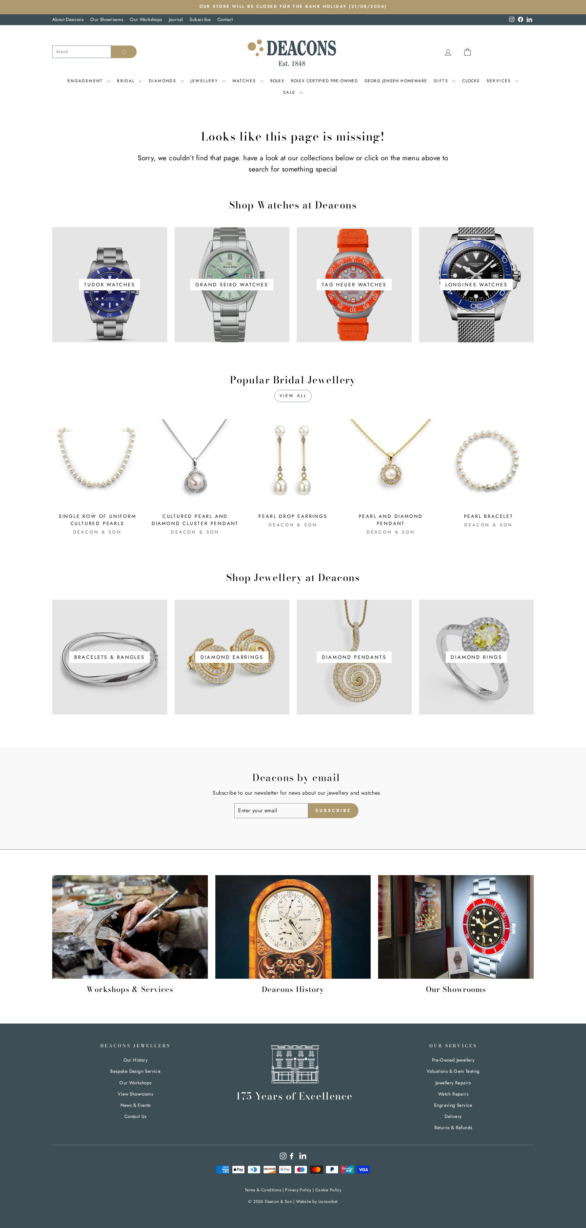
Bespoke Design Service (135, 1071)
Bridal (127, 81)
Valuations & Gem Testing (453, 1071)
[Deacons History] (293, 927)
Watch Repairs (453, 1093)
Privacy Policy (298, 1190)
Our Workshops (146, 19)
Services (500, 81)
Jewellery (205, 81)
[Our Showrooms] (456, 927)
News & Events (135, 1105)
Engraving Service (453, 1105)
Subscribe (200, 19)
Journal (176, 19)
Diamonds (164, 81)
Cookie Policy (328, 1190)
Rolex (277, 81)
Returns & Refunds (453, 1127)
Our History (135, 1060)
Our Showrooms (106, 19)
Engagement (86, 81)
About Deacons (67, 19)
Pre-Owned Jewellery (453, 1060)
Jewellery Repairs (453, 1082)
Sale (290, 92)
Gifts (442, 81)
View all (293, 396)
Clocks (471, 81)
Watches (245, 81)
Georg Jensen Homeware (396, 81)
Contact (225, 19)
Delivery (453, 1116)
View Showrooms (135, 1093)
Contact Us (135, 1116)
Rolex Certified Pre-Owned (324, 81)
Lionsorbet (328, 1201)
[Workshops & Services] (130, 927)
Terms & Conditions (263, 1190)
